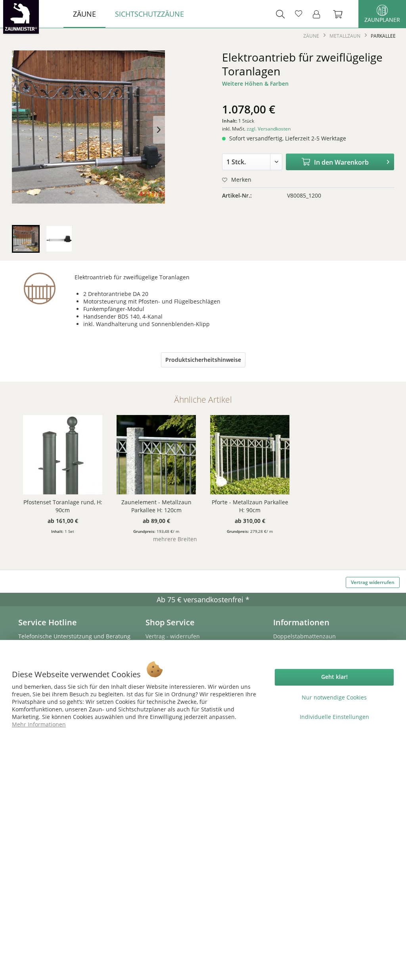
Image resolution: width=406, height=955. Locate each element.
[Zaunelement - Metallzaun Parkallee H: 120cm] (156, 454)
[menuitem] (84, 14)
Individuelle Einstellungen (334, 717)
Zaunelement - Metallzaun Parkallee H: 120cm (156, 506)
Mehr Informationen (39, 724)
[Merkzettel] (298, 14)
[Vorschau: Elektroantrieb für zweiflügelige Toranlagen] (26, 239)
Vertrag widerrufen (373, 582)
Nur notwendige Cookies (334, 697)
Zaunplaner (382, 19)
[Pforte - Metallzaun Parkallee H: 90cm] (250, 454)
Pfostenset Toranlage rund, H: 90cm (62, 506)
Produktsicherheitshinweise (203, 359)
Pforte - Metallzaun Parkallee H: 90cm (250, 506)
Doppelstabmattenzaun (304, 636)
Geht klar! (334, 676)
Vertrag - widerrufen (173, 636)
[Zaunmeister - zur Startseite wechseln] (21, 17)
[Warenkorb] (342, 14)
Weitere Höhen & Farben (255, 83)
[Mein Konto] (319, 14)
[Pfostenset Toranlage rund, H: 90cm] (62, 454)
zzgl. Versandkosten (269, 128)
